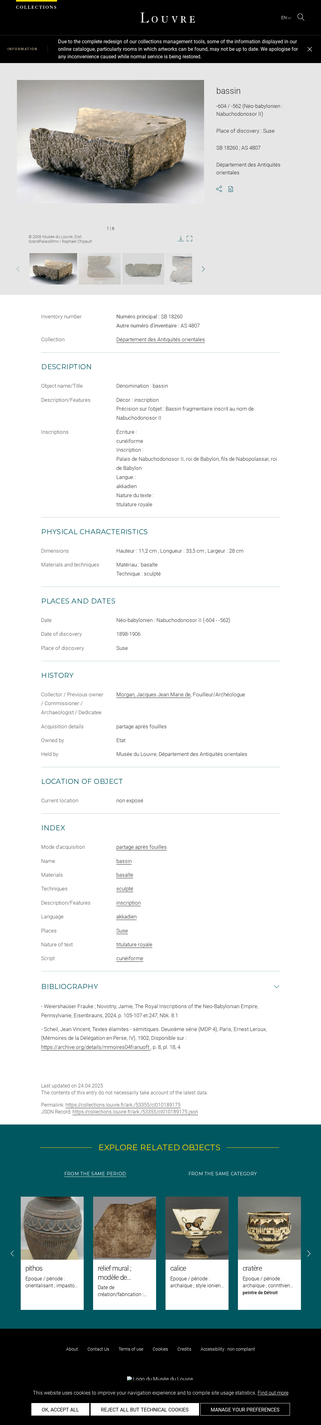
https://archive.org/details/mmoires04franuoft (95, 1047)
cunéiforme (129, 958)
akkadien (126, 916)
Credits (184, 1349)
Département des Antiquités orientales (160, 339)
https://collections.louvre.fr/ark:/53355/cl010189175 (123, 1105)
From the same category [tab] (222, 1174)
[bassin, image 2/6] (100, 268)
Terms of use (130, 1349)
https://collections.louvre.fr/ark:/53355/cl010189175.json (135, 1112)
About (72, 1349)
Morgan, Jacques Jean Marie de (153, 694)
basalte (124, 875)
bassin (124, 861)
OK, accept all (60, 1410)
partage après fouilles (141, 847)
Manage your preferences (245, 1410)
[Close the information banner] (309, 49)
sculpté (124, 888)
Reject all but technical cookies (145, 1410)
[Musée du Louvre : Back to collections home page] (167, 17)
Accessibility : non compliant (228, 1349)
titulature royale (134, 944)
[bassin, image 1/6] (53, 268)
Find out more (273, 1393)
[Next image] (196, 269)
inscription (128, 903)
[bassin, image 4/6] (184, 268)
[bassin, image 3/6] (143, 268)
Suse (122, 931)
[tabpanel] (160, 1253)
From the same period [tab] (95, 1174)
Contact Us (98, 1349)
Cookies (160, 1349)
